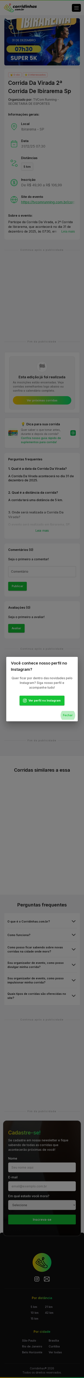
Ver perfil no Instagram (45, 700)
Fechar (68, 715)
